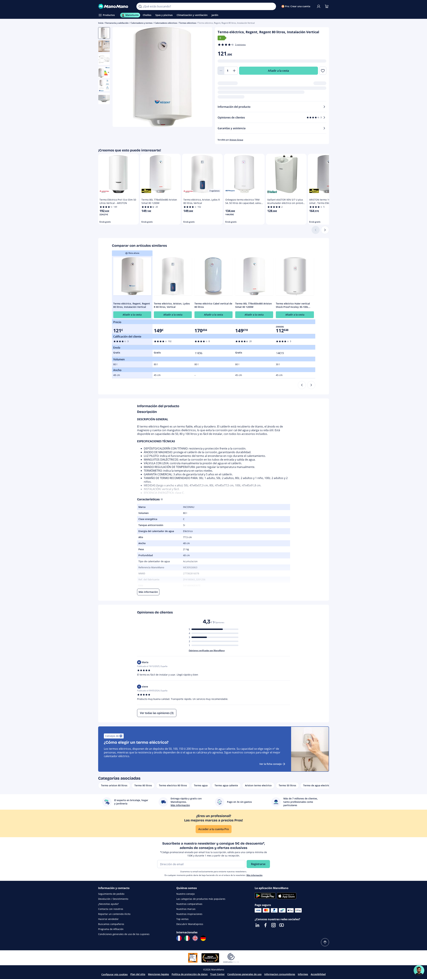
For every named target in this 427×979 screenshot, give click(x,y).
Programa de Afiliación (110, 929)
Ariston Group (236, 139)
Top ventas (182, 919)
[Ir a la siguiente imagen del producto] (206, 78)
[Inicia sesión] (318, 6)
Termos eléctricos (187, 22)
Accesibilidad (318, 974)
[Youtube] (281, 925)
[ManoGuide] (419, 970)
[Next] (311, 385)
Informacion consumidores (279, 974)
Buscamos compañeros (111, 924)
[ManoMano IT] (187, 938)
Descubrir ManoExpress (189, 924)
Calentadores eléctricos (166, 22)
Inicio (100, 22)
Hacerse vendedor (108, 919)
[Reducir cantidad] (221, 71)
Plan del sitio (137, 974)
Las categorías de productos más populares (200, 898)
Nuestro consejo (185, 893)
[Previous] (302, 385)
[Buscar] (140, 6)
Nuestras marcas (185, 909)
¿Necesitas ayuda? (108, 903)
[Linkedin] (257, 925)
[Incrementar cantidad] (234, 71)
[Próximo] (325, 230)
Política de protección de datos (190, 974)
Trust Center (217, 974)
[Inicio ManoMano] (115, 6)
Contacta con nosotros (110, 909)
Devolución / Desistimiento (113, 898)
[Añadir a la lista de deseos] (322, 71)
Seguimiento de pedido (111, 893)
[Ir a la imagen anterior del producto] (119, 78)
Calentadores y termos (142, 22)
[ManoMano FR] (179, 938)
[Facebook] (265, 925)
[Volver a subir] (325, 942)
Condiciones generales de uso (244, 974)
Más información (254, 875)
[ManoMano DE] (203, 938)
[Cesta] (326, 6)
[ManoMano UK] (195, 938)
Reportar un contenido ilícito (114, 914)
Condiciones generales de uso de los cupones (123, 934)
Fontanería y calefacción (117, 22)
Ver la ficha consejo (270, 764)
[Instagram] (273, 925)
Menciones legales (158, 974)
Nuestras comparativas (189, 903)
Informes (303, 974)
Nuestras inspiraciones (189, 914)
